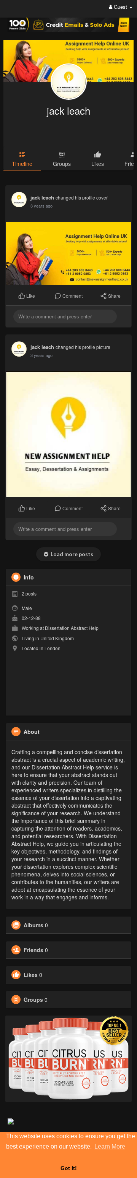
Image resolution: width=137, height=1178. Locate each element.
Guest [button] (120, 6)
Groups (33, 999)
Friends (33, 950)
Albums (33, 925)
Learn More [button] (109, 1146)
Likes (31, 975)
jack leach (68, 110)
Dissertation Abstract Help (72, 628)
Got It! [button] (69, 1168)
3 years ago (41, 206)
